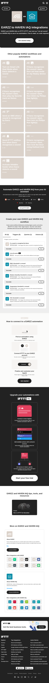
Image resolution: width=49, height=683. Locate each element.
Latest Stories (34, 640)
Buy (8, 545)
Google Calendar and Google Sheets (19, 647)
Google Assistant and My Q (17, 649)
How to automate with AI (35, 642)
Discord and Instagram (16, 642)
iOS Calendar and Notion (16, 645)
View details (8, 248)
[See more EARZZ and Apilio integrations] (12, 565)
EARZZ (6, 27)
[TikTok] (32, 677)
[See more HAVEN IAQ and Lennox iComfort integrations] (12, 601)
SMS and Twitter (14, 654)
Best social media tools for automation (39, 663)
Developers (10, 673)
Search (2, 656)
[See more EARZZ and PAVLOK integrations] (24, 559)
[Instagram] (22, 677)
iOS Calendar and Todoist (17, 659)
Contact (30, 673)
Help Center (4, 652)
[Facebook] (15, 677)
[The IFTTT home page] (4, 3)
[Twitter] (28, 677)
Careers (16, 673)
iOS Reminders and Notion (17, 656)
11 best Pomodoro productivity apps (38, 656)
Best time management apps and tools (39, 647)
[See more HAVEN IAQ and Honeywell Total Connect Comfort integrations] (12, 607)
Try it (41, 248)
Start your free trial (24, 478)
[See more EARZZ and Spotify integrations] (36, 565)
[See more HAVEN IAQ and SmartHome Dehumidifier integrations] (36, 601)
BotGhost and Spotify (16, 652)
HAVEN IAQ (23, 27)
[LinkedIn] (18, 677)
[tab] (7, 234)
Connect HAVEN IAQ (14, 592)
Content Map (4, 654)
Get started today (24, 40)
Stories (2, 645)
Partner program (23, 673)
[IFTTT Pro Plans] (19, 253)
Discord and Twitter (15, 663)
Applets (3, 647)
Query (12, 255)
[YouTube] (25, 677)
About (39, 673)
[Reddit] (35, 677)
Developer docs (4, 661)
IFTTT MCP (3, 649)
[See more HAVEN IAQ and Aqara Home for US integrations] (36, 607)
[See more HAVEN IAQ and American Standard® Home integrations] (24, 607)
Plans (2, 659)
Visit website (9, 588)
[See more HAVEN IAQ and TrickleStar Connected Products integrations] (24, 601)
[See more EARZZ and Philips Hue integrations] (24, 565)
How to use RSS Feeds (35, 652)
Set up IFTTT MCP (24, 208)
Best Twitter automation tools (37, 645)
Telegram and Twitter (15, 661)
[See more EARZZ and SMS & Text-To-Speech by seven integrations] (12, 559)
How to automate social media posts (38, 661)
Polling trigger (14, 245)
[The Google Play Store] (29, 668)
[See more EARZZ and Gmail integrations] (36, 559)
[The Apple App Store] (20, 668)
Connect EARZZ (12, 549)
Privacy (35, 673)
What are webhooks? (35, 654)
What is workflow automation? (37, 649)
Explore (3, 640)
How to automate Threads (36, 659)
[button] (47, 3)
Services (3, 642)
